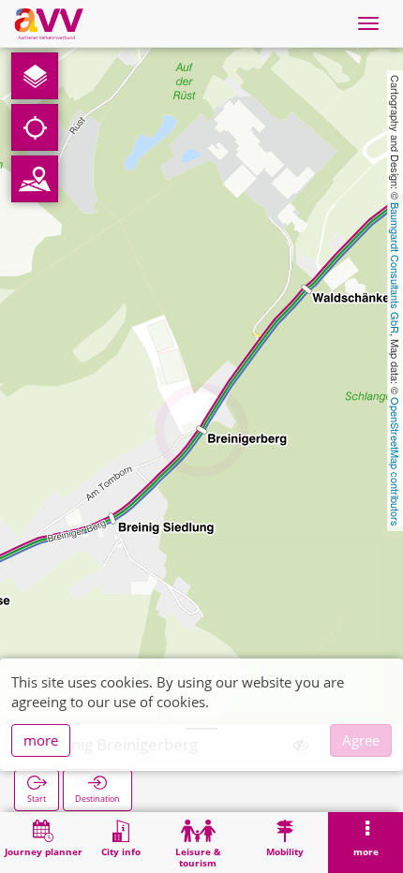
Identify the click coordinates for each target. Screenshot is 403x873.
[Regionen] (34, 178)
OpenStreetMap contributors (395, 461)
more (40, 740)
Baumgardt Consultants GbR (395, 267)
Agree (361, 740)
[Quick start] (34, 75)
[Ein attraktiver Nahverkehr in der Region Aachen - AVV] (48, 23)
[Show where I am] (34, 127)
